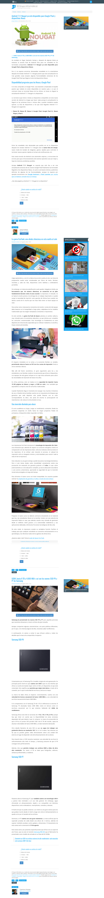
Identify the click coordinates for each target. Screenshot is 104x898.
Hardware (14, 572)
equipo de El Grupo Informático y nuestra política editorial (26, 215)
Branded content (15, 242)
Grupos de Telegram (37, 2)
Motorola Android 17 (44, 1)
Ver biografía (24, 233)
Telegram (24, 216)
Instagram (14, 216)
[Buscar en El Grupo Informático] (91, 2)
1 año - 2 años (24, 197)
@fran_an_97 (23, 891)
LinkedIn (27, 231)
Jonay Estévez (15, 21)
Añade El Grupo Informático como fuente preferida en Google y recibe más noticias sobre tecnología (35, 51)
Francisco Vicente (16, 583)
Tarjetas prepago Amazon (72, 1)
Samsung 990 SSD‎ (39, 832)
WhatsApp (19, 216)
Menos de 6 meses (25, 192)
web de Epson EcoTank (37, 538)
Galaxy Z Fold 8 (53, 1)
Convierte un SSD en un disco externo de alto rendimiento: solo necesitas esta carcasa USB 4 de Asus (36, 839)
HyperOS (37, 1)
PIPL (70, 2)
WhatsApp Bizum (62, 1)
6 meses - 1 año (25, 195)
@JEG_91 (22, 231)
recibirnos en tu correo (33, 216)
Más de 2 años (24, 200)
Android (14, 223)
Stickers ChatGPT (30, 1)
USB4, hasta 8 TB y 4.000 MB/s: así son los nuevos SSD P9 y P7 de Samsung (33, 56)
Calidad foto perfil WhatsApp (50, 2)
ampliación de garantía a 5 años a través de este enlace (35, 479)
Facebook (53, 215)
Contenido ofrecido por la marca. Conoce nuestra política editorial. (35, 541)
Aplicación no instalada (62, 2)
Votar (21, 203)
